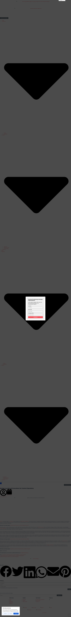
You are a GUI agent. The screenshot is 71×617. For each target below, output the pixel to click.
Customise (5, 613)
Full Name (29, 306)
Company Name (31, 313)
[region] (11, 611)
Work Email (30, 309)
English (61, 0)
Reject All (10, 613)
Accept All (16, 613)
